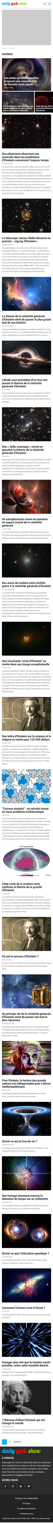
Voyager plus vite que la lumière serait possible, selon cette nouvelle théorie (26, 1364)
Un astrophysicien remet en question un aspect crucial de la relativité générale (25, 522)
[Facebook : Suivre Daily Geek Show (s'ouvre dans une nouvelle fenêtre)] (5, 1486)
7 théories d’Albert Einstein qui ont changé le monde (23, 1421)
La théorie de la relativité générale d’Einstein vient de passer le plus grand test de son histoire (26, 319)
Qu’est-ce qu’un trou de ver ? (19, 1141)
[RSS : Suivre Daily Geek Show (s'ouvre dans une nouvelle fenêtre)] (21, 1486)
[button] (49, 4)
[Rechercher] (45, 4)
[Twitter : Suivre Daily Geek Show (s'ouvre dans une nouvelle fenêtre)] (29, 1486)
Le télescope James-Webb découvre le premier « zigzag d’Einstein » (26, 239)
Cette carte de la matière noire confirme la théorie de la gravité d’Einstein (22, 887)
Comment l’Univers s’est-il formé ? (23, 1308)
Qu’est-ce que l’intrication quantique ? (25, 1253)
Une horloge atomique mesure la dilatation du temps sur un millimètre (25, 1197)
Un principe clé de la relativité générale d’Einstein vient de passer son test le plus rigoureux (26, 1017)
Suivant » (17, 1442)
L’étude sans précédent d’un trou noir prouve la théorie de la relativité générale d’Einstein (25, 383)
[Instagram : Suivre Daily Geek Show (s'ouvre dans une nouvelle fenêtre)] (13, 1486)
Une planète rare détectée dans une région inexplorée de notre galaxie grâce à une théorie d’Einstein (18, 108)
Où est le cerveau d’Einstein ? (20, 956)
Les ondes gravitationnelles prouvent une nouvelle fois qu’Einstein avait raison (21, 81)
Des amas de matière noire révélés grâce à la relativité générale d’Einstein (26, 584)
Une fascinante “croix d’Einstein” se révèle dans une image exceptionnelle (25, 662)
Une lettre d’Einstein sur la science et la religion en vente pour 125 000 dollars (26, 738)
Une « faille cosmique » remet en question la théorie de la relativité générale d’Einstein (23, 450)
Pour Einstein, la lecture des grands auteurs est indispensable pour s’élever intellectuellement (26, 1083)
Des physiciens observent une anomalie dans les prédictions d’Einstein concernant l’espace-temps (25, 157)
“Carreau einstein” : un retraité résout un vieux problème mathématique (25, 810)
